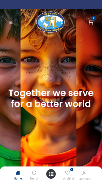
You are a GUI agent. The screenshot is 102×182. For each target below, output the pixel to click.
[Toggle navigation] (10, 22)
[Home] (18, 173)
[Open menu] (51, 174)
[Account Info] (84, 173)
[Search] (34, 173)
